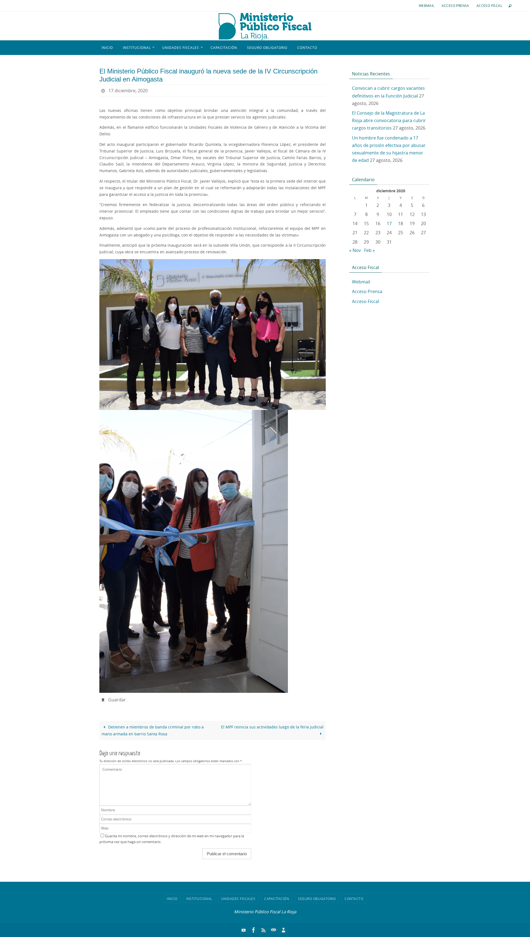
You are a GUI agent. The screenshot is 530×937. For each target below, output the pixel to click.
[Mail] (273, 930)
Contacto (353, 898)
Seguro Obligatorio (317, 898)
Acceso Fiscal (489, 5)
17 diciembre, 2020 (128, 91)
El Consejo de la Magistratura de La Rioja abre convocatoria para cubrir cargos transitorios (389, 120)
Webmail (426, 5)
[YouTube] (243, 930)
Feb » (369, 250)
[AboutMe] (283, 930)
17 (389, 223)
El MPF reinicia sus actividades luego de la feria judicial (272, 727)
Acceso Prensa (455, 5)
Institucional (199, 898)
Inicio (172, 898)
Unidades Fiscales (238, 898)
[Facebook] (253, 930)
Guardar (117, 700)
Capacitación (276, 898)
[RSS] (263, 930)
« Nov (355, 250)
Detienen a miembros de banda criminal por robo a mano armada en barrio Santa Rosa (153, 730)
